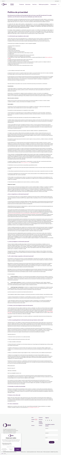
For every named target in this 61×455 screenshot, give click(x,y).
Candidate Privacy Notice (54, 451)
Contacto (40, 425)
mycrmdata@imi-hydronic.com (33, 407)
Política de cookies (40, 451)
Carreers (32, 419)
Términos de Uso (23, 451)
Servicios (34, 4)
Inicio (32, 417)
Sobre (32, 421)
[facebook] (51, 420)
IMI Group (40, 419)
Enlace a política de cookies (26, 162)
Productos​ (21, 4)
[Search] (58, 4)
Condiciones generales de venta (31, 451)
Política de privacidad (46, 451)
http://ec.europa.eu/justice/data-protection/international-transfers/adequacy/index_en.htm (25, 213)
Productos (41, 417)
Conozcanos (53, 4)
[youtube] (47, 420)
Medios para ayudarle (43, 4)
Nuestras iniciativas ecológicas (41, 422)
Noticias (32, 425)
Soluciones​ (27, 4)
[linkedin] (45, 420)
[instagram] (49, 420)
